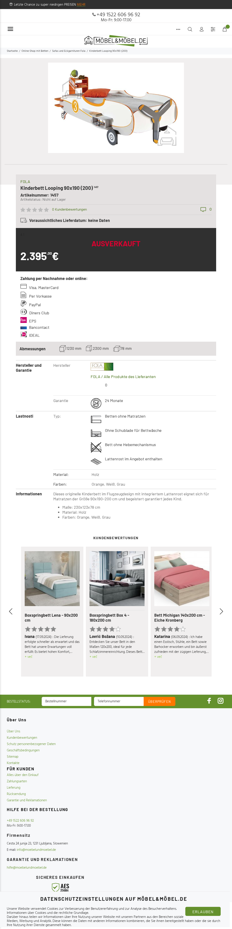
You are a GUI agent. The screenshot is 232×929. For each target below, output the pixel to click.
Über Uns (13, 731)
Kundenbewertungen (22, 738)
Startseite (12, 51)
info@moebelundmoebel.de (36, 850)
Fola (25, 181)
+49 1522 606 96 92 (118, 15)
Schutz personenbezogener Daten (31, 744)
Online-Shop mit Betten (35, 51)
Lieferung (13, 787)
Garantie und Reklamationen (27, 800)
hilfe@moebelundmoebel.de (27, 867)
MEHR (81, 4)
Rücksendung (16, 794)
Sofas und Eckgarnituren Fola (68, 51)
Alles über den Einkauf (23, 775)
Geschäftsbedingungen (23, 750)
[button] (16, 611)
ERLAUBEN (203, 911)
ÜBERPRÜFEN (159, 701)
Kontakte (13, 763)
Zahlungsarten (17, 781)
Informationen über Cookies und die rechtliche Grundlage (47, 913)
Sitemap (12, 757)
